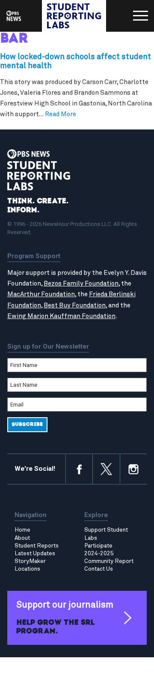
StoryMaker (30, 561)
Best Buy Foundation (75, 305)
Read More (60, 114)
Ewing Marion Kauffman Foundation (61, 316)
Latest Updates (35, 554)
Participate (98, 546)
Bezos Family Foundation (81, 283)
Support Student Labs (106, 534)
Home (22, 530)
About (22, 538)
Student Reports (37, 546)
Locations (27, 569)
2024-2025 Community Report (108, 557)
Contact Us (98, 569)
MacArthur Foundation (41, 294)
